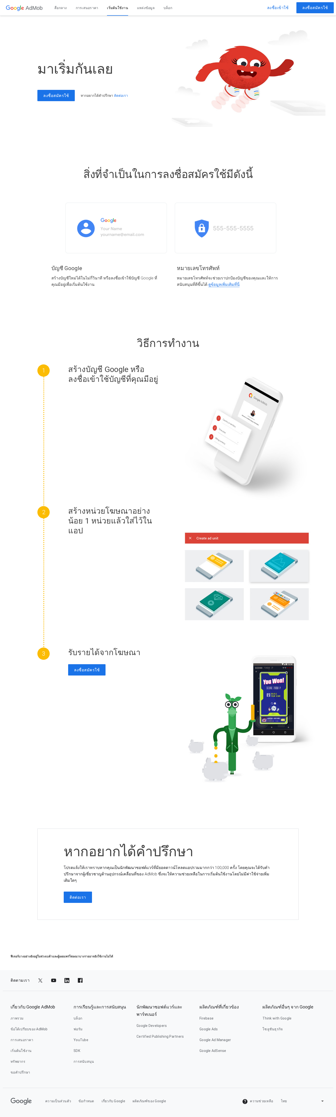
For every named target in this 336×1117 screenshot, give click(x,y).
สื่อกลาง (60, 8)
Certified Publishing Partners (160, 1036)
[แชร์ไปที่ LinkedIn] (66, 980)
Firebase (206, 1018)
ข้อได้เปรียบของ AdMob (29, 1029)
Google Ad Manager (215, 1040)
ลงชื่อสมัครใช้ (315, 7)
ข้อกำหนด (86, 1101)
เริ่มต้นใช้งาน (117, 8)
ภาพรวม (17, 1018)
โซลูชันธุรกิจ (272, 1029)
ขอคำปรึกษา (20, 1072)
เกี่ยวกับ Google (113, 1101)
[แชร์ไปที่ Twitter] (40, 980)
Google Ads (208, 1029)
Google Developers (152, 1026)
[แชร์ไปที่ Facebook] (80, 980)
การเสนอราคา (87, 8)
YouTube (81, 1040)
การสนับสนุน (84, 1061)
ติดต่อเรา (121, 95)
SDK (77, 1051)
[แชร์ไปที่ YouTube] (53, 980)
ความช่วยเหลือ (261, 1101)
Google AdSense (212, 1051)
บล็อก (168, 8)
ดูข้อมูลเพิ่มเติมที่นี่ (224, 284)
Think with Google (276, 1018)
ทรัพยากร (18, 1061)
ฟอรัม (78, 1029)
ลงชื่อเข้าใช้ (278, 7)
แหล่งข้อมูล (146, 8)
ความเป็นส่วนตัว (58, 1101)
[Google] (15, 8)
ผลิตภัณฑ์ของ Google (149, 1101)
